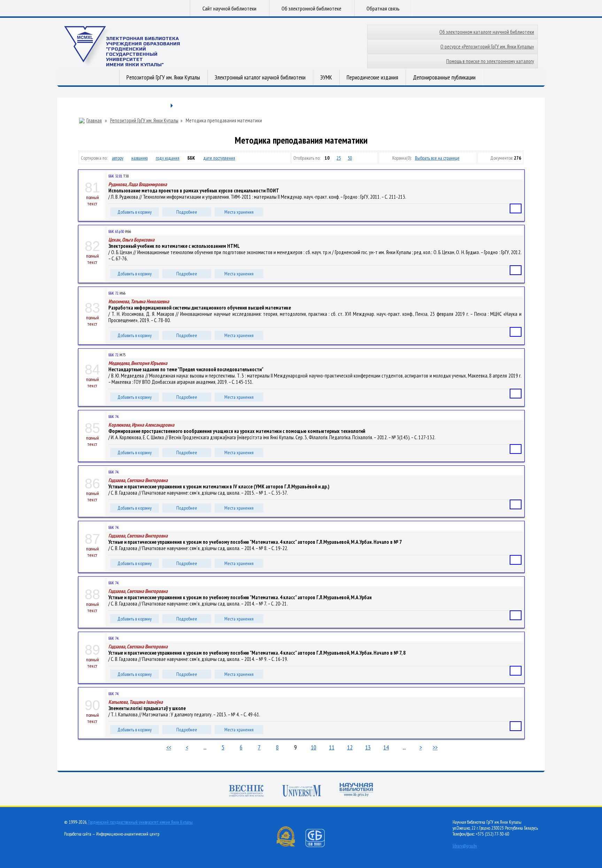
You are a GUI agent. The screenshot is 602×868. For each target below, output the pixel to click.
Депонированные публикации (444, 77)
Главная (94, 120)
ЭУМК (326, 77)
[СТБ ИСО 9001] (319, 845)
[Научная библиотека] (356, 790)
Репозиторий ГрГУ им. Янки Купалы (163, 77)
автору (117, 158)
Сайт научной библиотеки (229, 8)
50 (350, 158)
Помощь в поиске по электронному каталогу (490, 61)
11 (331, 747)
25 (339, 158)
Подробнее (186, 212)
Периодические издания (372, 77)
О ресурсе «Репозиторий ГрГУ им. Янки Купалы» (487, 46)
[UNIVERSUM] (301, 791)
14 (386, 747)
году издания (167, 158)
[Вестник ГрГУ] (246, 791)
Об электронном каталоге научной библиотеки (486, 32)
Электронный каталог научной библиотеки (260, 77)
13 (368, 747)
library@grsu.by (465, 846)
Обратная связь (383, 8)
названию (139, 158)
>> (435, 747)
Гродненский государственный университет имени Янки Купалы (140, 822)
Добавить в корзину (134, 212)
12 (350, 747)
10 (313, 747)
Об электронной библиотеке (311, 8)
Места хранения (239, 212)
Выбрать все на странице (437, 158)
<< (168, 747)
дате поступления (219, 158)
